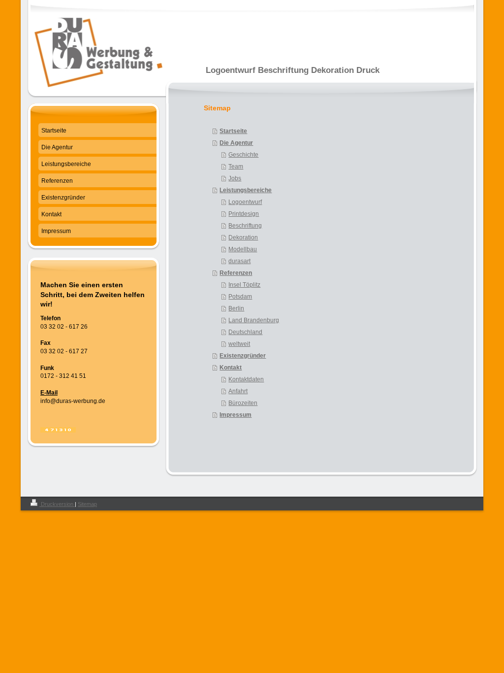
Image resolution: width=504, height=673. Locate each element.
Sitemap (87, 504)
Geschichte (243, 154)
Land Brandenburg (253, 320)
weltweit (239, 343)
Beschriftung (245, 225)
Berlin (236, 308)
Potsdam (240, 296)
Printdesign (243, 213)
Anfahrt (238, 391)
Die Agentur (236, 142)
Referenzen (236, 272)
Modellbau (242, 249)
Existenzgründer (243, 355)
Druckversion (57, 504)
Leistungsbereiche (246, 190)
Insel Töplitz (244, 284)
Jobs (234, 178)
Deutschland (245, 332)
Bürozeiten (242, 403)
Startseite (233, 131)
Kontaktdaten (246, 379)
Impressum (236, 414)
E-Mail (49, 392)
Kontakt (231, 367)
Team (235, 166)
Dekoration (243, 237)
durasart (239, 261)
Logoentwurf (245, 202)
